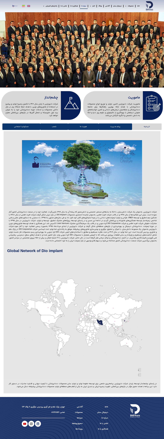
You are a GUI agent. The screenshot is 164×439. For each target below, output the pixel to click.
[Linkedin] (38, 424)
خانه (138, 6)
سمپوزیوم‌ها (77, 423)
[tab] (147, 126)
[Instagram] (31, 424)
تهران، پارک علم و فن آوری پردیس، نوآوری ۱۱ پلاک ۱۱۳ (43, 406)
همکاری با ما (74, 6)
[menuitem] (28, 6)
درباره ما (83, 6)
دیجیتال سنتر (117, 6)
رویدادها (79, 428)
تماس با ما (64, 6)
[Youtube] (25, 424)
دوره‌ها (80, 417)
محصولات (131, 6)
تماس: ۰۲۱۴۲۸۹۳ (58, 412)
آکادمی (107, 6)
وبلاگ (100, 6)
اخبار (93, 6)
